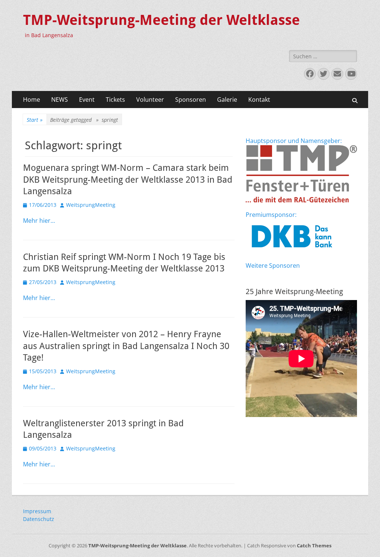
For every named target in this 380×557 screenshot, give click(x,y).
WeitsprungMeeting (90, 204)
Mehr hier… (39, 220)
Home (31, 99)
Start (35, 119)
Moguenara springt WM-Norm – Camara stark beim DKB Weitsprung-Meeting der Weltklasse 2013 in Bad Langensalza (127, 179)
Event (87, 99)
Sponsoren (190, 99)
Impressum (37, 511)
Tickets (115, 99)
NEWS (59, 99)
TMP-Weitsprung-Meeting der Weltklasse (161, 20)
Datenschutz (38, 518)
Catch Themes (314, 545)
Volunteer (150, 99)
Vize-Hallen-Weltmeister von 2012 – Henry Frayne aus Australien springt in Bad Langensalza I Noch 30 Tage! (126, 345)
